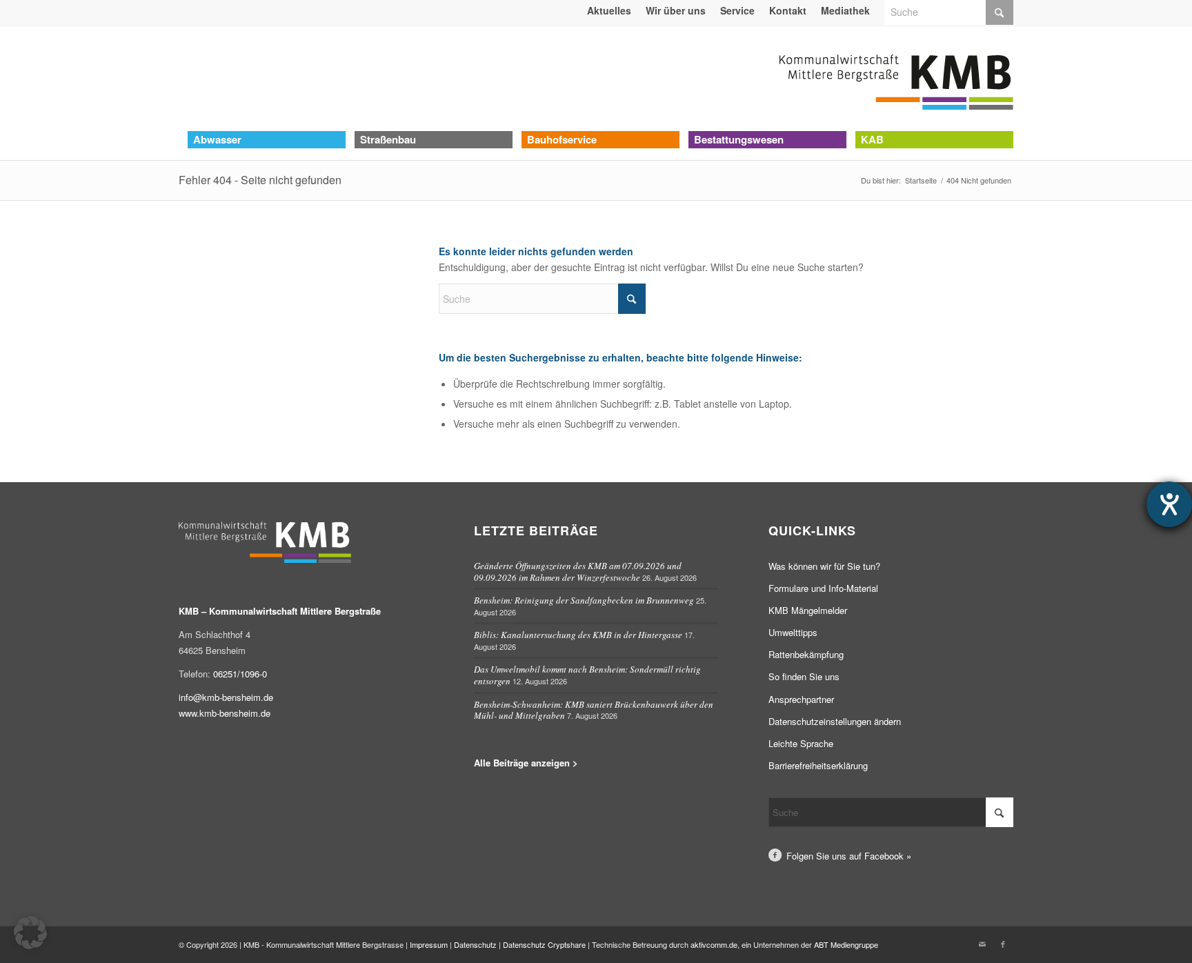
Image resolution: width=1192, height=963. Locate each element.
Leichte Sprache (800, 743)
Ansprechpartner (801, 699)
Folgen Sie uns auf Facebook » (848, 855)
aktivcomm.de (714, 944)
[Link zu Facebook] (1003, 943)
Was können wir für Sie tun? (824, 566)
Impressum (429, 944)
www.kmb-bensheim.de (224, 712)
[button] (30, 932)
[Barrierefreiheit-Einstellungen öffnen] (1169, 504)
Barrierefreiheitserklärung (818, 765)
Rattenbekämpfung (806, 654)
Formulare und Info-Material (823, 588)
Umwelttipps (792, 632)
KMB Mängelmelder (807, 610)
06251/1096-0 (240, 673)
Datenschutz (475, 944)
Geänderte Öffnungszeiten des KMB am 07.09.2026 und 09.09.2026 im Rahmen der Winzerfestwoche (578, 571)
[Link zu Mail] (982, 943)
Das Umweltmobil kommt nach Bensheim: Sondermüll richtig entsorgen (587, 675)
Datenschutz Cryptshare (545, 944)
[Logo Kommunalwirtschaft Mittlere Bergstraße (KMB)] (896, 78)
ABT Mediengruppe (846, 944)
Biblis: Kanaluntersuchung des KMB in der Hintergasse (578, 634)
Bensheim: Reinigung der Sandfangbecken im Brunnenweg (584, 600)
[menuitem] (609, 10)
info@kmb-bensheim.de (226, 697)
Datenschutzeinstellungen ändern (834, 721)
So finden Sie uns (804, 676)
